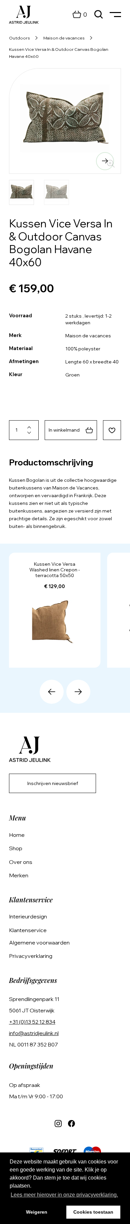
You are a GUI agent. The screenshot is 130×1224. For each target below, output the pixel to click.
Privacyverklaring (30, 956)
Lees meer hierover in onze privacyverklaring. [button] (64, 1195)
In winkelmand (64, 430)
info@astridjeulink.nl (34, 1033)
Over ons (20, 862)
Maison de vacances (64, 37)
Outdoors (19, 37)
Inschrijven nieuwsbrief (52, 783)
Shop (15, 848)
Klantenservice (28, 930)
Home (17, 834)
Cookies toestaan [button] (93, 1212)
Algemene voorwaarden (39, 942)
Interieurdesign (28, 916)
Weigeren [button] (36, 1212)
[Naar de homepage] (24, 15)
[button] (25, 161)
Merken (18, 875)
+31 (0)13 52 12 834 (32, 1021)
